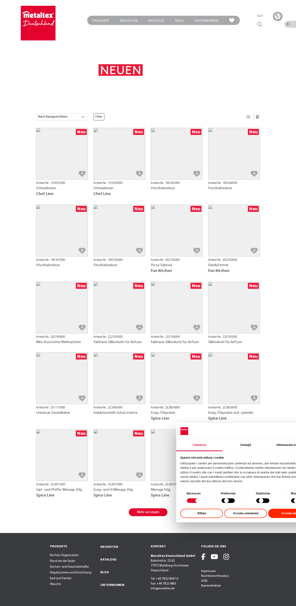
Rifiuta (201, 513)
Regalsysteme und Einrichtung (70, 572)
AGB (204, 581)
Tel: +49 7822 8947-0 (164, 579)
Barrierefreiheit (211, 586)
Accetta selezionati (245, 513)
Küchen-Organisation (64, 555)
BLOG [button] (179, 21)
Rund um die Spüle (62, 561)
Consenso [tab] (199, 445)
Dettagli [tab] (245, 445)
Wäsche (55, 584)
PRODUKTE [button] (101, 21)
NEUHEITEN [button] (129, 21)
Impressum (208, 571)
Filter (99, 117)
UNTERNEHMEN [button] (206, 21)
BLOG (104, 572)
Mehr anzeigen (148, 512)
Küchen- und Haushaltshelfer (69, 567)
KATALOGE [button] (156, 21)
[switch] (228, 500)
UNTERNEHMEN (112, 585)
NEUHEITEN (109, 547)
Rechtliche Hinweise (215, 576)
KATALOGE (108, 559)
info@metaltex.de (163, 588)
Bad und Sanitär (60, 578)
